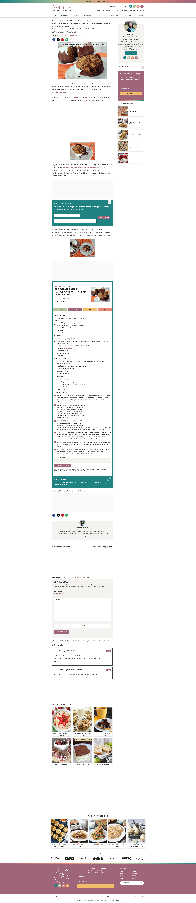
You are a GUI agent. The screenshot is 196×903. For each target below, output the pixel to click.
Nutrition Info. (61, 466)
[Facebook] (130, 6)
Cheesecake (64, 15)
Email (86, 626)
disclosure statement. (60, 588)
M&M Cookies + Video (135, 135)
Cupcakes (140, 15)
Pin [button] (75, 309)
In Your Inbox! (97, 1)
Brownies (135, 873)
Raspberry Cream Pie (134, 158)
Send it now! (104, 217)
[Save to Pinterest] (62, 39)
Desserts (116, 10)
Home (99, 10)
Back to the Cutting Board (78, 491)
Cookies (102, 15)
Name (57, 626)
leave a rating (67, 482)
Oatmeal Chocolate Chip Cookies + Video (136, 146)
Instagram (57, 484)
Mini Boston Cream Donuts (103, 734)
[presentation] (123, 111)
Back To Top (104, 896)
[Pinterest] (138, 6)
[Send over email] (66, 39)
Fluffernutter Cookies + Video (117, 845)
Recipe (57, 35)
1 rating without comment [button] (79, 577)
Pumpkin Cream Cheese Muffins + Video (59, 845)
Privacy (99, 896)
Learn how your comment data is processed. (95, 641)
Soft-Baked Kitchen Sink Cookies (82, 734)
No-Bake (134, 878)
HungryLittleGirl (65, 651)
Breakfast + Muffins (89, 15)
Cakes (54, 15)
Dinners (125, 10)
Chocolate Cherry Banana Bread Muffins (62, 765)
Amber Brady (57, 28)
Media (82, 896)
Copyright (93, 896)
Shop (142, 10)
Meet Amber (130, 53)
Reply (108, 651)
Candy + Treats (114, 15)
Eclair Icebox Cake (82, 764)
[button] (65, 35)
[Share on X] (58, 39)
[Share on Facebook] (53, 39)
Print (60, 309)
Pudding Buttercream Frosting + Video (136, 845)
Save (105, 309)
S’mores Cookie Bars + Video (135, 123)
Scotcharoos (132, 111)
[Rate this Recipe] (61, 35)
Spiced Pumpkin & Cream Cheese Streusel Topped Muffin (81, 167)
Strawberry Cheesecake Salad (61, 734)
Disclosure (87, 896)
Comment (59, 599)
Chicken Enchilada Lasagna (61, 546)
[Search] (141, 66)
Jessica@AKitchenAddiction (70, 670)
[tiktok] (142, 6)
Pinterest (97, 482)
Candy (122, 878)
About (73, 896)
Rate (90, 309)
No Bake (76, 15)
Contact (78, 896)
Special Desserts (128, 15)
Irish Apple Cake (103, 764)
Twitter (75, 97)
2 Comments (95, 28)
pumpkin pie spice (67, 348)
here (76, 32)
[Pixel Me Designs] (141, 896)
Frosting (134, 875)
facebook (63, 92)
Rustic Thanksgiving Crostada (102, 546)
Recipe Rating (58, 591)
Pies (121, 875)
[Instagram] (134, 6)
